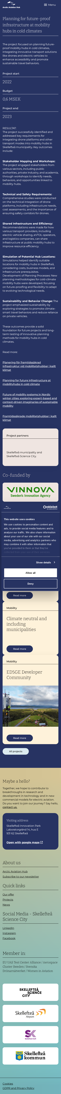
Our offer (8, 894)
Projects (8, 899)
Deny (30, 583)
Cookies (8, 1083)
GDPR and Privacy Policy (18, 1088)
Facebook (9, 938)
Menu (52, 4)
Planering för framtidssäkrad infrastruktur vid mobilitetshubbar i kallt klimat (29, 366)
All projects (15, 751)
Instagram (9, 933)
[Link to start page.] (11, 4)
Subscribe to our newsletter (21, 876)
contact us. (10, 807)
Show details (43, 562)
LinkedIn (8, 928)
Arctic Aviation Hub (15, 871)
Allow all (30, 572)
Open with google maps (23, 842)
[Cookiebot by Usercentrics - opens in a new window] (43, 507)
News (6, 904)
